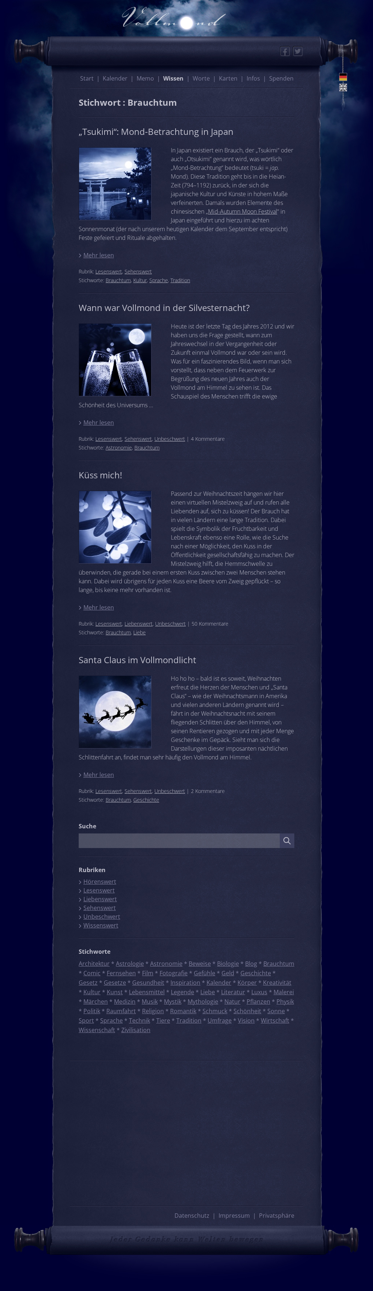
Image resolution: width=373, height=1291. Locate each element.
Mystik (172, 1002)
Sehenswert (138, 271)
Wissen (173, 78)
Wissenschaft (97, 1030)
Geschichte (146, 799)
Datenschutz (191, 1216)
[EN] (343, 87)
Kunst (115, 992)
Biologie (228, 964)
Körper (247, 983)
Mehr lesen (98, 255)
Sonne (276, 1011)
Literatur (233, 992)
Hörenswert (99, 882)
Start (87, 78)
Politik (91, 1011)
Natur (232, 1002)
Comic (92, 973)
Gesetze (115, 983)
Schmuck (215, 1011)
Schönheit (247, 1011)
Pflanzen (258, 1002)
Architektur (94, 964)
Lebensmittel (147, 992)
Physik (285, 1002)
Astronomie (119, 447)
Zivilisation (135, 1030)
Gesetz (88, 983)
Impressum (234, 1216)
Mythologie (203, 1002)
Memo (145, 78)
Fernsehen (121, 973)
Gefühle (204, 973)
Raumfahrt (121, 1011)
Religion (153, 1011)
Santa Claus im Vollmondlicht (137, 660)
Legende (182, 992)
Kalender (115, 78)
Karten (228, 78)
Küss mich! (100, 475)
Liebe (139, 632)
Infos (253, 78)
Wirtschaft (275, 1020)
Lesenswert (108, 271)
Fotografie (174, 973)
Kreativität (277, 983)
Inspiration (185, 983)
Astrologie (130, 964)
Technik (139, 1020)
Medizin (125, 1002)
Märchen (95, 1002)
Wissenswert (100, 925)
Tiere (163, 1020)
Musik (150, 1002)
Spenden (281, 78)
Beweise (200, 964)
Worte (201, 78)
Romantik (183, 1011)
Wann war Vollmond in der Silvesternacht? (164, 308)
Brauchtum (118, 280)
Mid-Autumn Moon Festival (242, 211)
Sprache (158, 280)
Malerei (284, 992)
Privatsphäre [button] (276, 1216)
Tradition (180, 280)
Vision (246, 1020)
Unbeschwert (169, 438)
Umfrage (220, 1020)
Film (147, 973)
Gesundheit (148, 983)
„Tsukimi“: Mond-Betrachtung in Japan (156, 131)
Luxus (259, 992)
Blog (251, 964)
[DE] (343, 77)
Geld (227, 973)
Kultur (140, 280)
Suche (87, 826)
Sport (86, 1020)
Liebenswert (139, 623)
